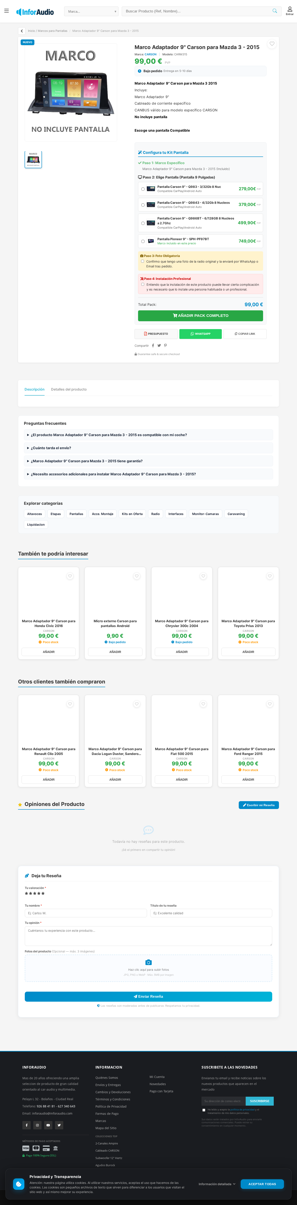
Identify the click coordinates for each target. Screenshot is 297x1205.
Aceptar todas (262, 1184)
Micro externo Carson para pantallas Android (115, 623)
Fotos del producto (60, 951)
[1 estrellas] (26, 893)
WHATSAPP (202, 333)
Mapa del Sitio (105, 1128)
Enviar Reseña (150, 996)
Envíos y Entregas (108, 1085)
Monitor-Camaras (205, 514)
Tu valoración (35, 888)
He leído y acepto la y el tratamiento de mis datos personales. (233, 1111)
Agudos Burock (105, 1165)
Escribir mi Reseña (260, 805)
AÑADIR (49, 652)
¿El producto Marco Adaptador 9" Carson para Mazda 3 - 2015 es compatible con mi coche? (109, 435)
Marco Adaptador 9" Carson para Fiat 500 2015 (182, 751)
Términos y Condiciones (112, 1099)
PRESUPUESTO (158, 333)
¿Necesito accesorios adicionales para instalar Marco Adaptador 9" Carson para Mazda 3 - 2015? (113, 474)
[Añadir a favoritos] (272, 44)
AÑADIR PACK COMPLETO (203, 315)
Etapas (56, 514)
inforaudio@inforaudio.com (52, 1113)
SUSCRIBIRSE (259, 1101)
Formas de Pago (106, 1114)
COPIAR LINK (246, 333)
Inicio (31, 30)
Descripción (35, 389)
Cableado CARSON (107, 1150)
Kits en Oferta (132, 514)
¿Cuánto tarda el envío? (51, 448)
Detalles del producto (69, 389)
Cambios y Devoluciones (113, 1092)
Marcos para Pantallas (52, 30)
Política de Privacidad (111, 1106)
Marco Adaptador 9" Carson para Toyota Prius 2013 (248, 623)
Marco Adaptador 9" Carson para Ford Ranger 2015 (248, 751)
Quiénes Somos (106, 1078)
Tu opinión (33, 923)
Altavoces (34, 514)
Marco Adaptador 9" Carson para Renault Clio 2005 (48, 751)
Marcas (100, 1121)
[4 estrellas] (38, 893)
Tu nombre (33, 905)
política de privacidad (242, 1109)
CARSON (151, 54)
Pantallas (76, 514)
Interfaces (176, 514)
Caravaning (236, 514)
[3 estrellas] (34, 893)
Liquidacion (36, 524)
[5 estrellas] (43, 893)
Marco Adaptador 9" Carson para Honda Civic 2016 (48, 623)
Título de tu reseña (163, 905)
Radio (155, 514)
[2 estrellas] (30, 893)
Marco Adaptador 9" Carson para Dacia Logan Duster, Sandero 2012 (115, 751)
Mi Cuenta (157, 1077)
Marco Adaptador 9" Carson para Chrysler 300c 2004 (182, 623)
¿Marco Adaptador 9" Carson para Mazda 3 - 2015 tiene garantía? (87, 461)
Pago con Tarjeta (161, 1091)
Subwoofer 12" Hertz (108, 1158)
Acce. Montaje (102, 514)
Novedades (158, 1084)
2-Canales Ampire (106, 1143)
